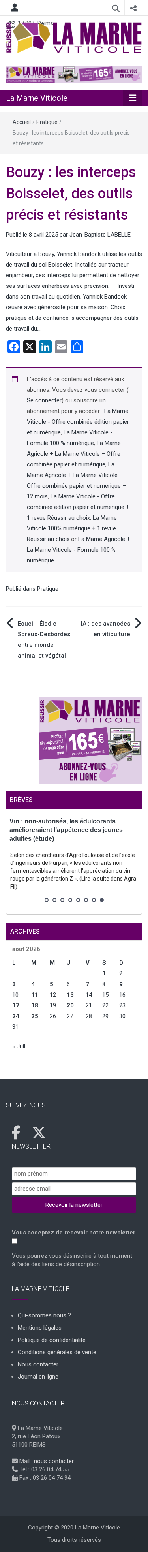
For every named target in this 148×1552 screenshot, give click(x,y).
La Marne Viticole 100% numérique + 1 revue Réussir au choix (72, 528)
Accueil (22, 122)
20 (70, 1005)
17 (15, 1005)
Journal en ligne (38, 1376)
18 (34, 1005)
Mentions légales (40, 1327)
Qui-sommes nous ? (44, 1315)
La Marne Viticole (36, 98)
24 (15, 1016)
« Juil (18, 1046)
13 (70, 994)
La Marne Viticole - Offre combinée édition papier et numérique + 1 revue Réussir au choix (78, 507)
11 (34, 994)
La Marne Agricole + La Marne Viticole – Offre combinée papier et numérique (74, 454)
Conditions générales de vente (57, 1352)
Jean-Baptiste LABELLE (100, 234)
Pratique (47, 122)
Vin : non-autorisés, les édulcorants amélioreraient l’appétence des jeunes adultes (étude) (66, 830)
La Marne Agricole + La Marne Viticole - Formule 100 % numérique (78, 549)
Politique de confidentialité (52, 1339)
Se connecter (44, 400)
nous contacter (54, 1461)
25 (34, 1016)
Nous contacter (38, 1364)
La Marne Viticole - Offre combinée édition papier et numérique (78, 422)
